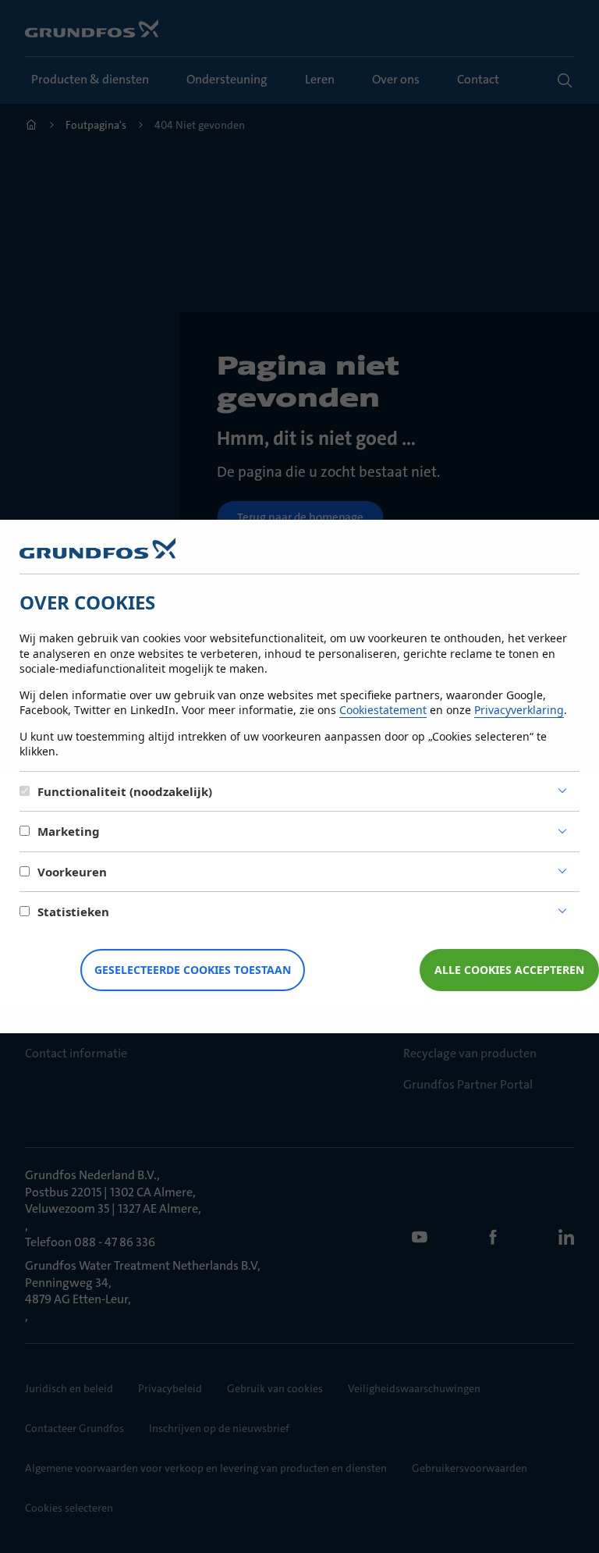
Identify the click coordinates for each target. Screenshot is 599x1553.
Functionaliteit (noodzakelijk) (124, 791)
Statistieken (73, 911)
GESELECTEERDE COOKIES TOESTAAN (192, 969)
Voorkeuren (72, 872)
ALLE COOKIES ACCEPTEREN (509, 969)
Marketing (68, 831)
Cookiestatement (383, 709)
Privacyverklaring (519, 709)
